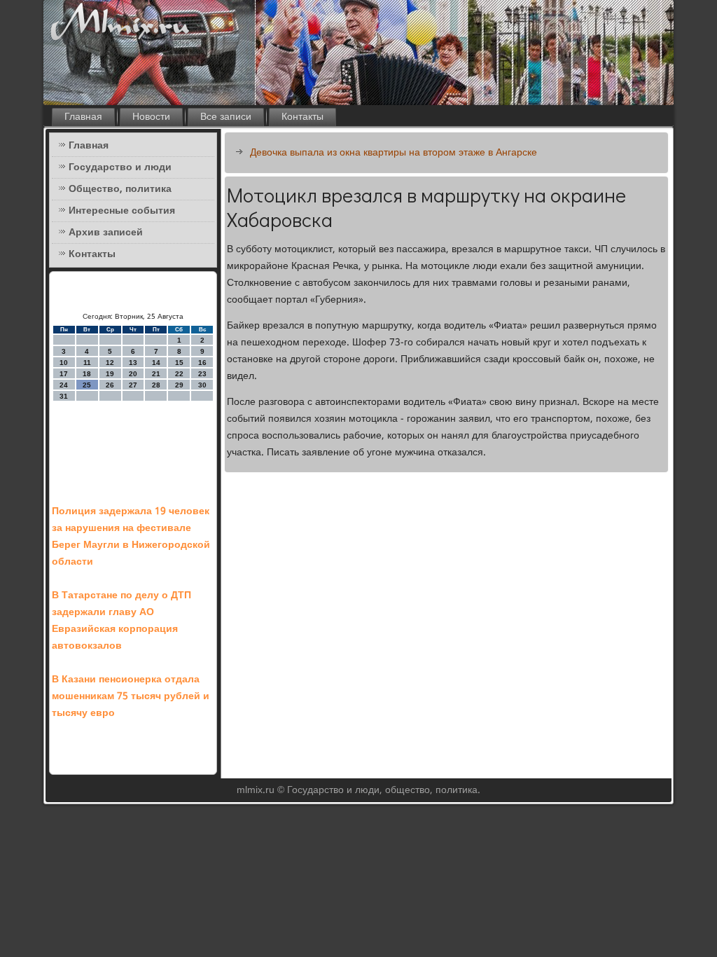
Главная (83, 117)
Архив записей (106, 232)
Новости (151, 117)
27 (133, 385)
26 (110, 385)
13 (133, 362)
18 (87, 374)
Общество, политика (120, 189)
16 (202, 362)
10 (64, 362)
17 (64, 374)
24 (64, 385)
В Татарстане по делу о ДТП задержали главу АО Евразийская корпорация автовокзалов (121, 620)
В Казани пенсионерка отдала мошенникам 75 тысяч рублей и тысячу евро (130, 696)
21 (156, 374)
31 (64, 396)
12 (110, 362)
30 (202, 385)
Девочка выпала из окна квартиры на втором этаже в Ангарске (393, 152)
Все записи (225, 117)
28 (156, 385)
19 (110, 374)
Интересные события (122, 210)
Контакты (302, 117)
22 (179, 374)
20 (133, 374)
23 (202, 374)
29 (179, 385)
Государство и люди (120, 167)
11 (87, 362)
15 (179, 362)
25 (87, 385)
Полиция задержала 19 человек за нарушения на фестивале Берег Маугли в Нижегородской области (131, 536)
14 (156, 362)
